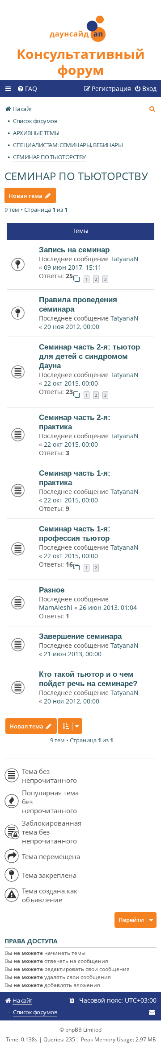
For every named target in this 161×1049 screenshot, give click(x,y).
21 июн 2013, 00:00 (73, 654)
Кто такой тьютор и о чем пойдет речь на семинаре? (88, 679)
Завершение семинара (80, 636)
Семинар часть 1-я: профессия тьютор (74, 533)
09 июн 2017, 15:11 (73, 267)
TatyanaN (124, 259)
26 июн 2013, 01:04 (108, 607)
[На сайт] (80, 23)
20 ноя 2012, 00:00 (71, 326)
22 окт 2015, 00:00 (71, 383)
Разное (51, 589)
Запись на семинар (74, 249)
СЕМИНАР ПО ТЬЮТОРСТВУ (76, 176)
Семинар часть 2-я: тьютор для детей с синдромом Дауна (89, 356)
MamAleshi (55, 607)
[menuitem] (27, 89)
